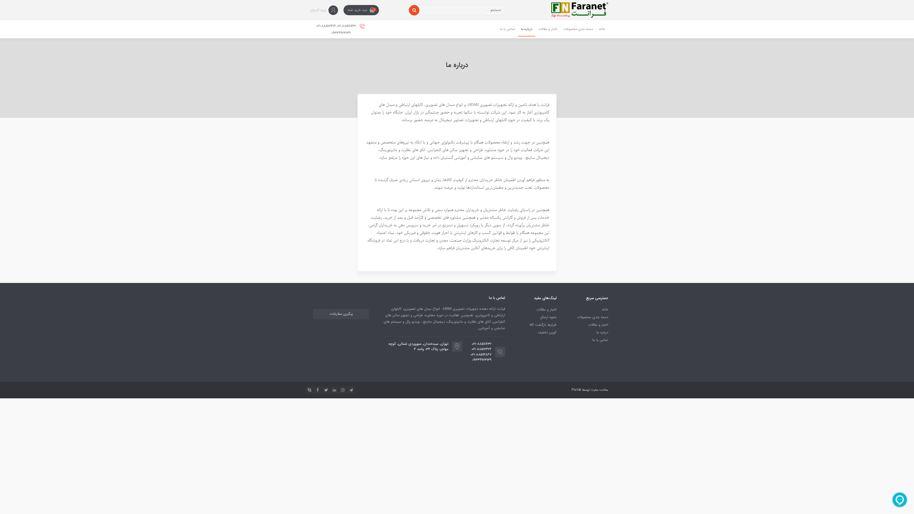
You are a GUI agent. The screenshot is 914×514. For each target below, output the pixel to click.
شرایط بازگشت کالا (542, 325)
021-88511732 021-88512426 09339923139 (336, 29)
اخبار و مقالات (547, 29)
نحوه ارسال (548, 317)
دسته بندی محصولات (578, 29)
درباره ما (526, 29)
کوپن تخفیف (547, 332)
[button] (361, 10)
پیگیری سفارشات (341, 314)
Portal (576, 389)
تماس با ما (507, 29)
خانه (602, 29)
